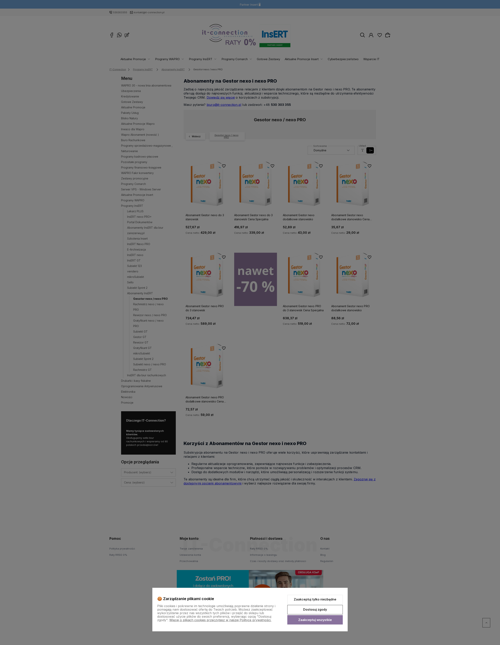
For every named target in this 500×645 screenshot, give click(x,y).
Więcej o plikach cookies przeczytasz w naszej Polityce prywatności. (220, 620)
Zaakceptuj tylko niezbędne (315, 599)
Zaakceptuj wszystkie (315, 620)
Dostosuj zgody (315, 609)
